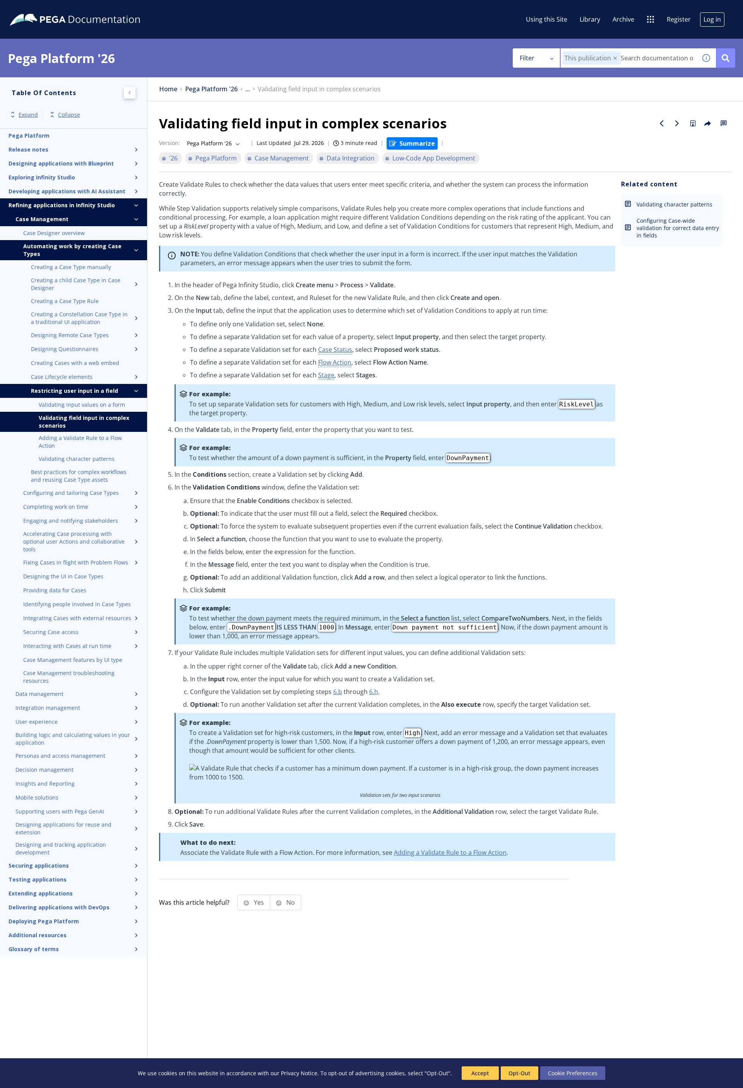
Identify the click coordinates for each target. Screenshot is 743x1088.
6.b (337, 691)
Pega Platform (29, 135)
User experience (36, 721)
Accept (480, 1073)
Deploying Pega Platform (44, 921)
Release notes (28, 149)
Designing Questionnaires (64, 349)
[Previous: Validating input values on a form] (661, 123)
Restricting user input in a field (74, 390)
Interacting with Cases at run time (67, 646)
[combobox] (629, 58)
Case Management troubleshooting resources (69, 676)
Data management (39, 693)
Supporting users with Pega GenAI (59, 811)
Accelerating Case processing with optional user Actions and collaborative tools (74, 541)
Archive (623, 19)
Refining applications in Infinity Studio (62, 205)
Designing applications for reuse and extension (63, 828)
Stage (326, 375)
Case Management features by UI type (72, 659)
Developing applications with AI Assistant (67, 191)
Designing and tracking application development (60, 848)
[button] (615, 58)
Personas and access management (60, 755)
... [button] (247, 89)
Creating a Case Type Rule (65, 301)
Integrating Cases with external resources (77, 618)
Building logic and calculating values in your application (72, 738)
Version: (169, 143)
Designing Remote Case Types (70, 335)
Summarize (417, 143)
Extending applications (41, 893)
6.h (373, 691)
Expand (28, 114)
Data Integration (351, 158)
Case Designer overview (54, 233)
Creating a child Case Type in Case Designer (75, 284)
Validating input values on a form (82, 404)
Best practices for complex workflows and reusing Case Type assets (79, 475)
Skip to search (93, 9)
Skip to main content (34, 9)
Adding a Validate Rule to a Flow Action (80, 441)
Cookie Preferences (572, 1073)
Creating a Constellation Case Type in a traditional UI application (79, 318)
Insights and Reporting (45, 783)
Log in (712, 19)
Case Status (335, 349)
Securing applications (39, 865)
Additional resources (38, 935)
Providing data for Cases (54, 590)
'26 (173, 158)
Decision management (44, 769)
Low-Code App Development (433, 158)
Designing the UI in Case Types (63, 576)
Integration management (47, 707)
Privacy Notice (299, 1073)
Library (590, 19)
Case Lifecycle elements (61, 376)
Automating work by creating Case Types (72, 250)
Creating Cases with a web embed (75, 363)
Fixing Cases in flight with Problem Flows (75, 562)
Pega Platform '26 (211, 89)
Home (168, 89)
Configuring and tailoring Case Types (71, 492)
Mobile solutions (36, 797)
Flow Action (334, 362)
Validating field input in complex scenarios (84, 421)
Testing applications (38, 879)
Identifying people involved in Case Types (77, 604)
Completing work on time (55, 506)
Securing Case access (51, 632)
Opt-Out (519, 1073)
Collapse (69, 114)
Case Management (41, 219)
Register (679, 19)
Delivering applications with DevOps (59, 907)
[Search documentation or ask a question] (725, 58)
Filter (527, 58)
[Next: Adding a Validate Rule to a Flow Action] (677, 123)
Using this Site (546, 19)
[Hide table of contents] (129, 93)
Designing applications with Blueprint (61, 163)
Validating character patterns (77, 458)
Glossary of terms (34, 949)
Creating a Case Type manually (71, 267)
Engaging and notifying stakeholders (70, 520)
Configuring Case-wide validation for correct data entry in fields (678, 228)
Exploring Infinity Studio (42, 177)
